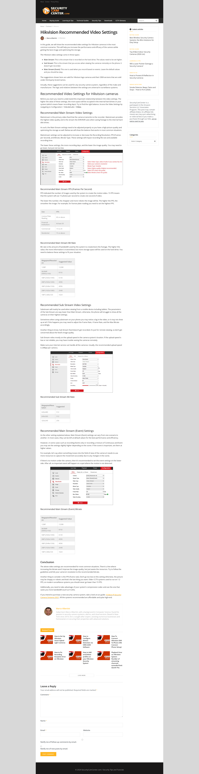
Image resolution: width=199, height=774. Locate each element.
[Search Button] (157, 20)
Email (43, 730)
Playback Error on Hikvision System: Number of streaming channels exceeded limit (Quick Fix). (116, 660)
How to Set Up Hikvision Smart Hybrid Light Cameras (59, 639)
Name (43, 721)
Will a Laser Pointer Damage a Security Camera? (141, 65)
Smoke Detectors (136, 84)
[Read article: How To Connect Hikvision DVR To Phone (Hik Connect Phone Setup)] (103, 639)
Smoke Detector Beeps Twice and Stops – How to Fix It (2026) (143, 88)
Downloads (108, 21)
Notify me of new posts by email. (54, 749)
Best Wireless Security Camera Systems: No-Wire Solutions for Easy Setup (142, 40)
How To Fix (133, 72)
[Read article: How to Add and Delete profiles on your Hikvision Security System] (75, 655)
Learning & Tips (67, 21)
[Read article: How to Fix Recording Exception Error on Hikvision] (46, 655)
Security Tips (96, 21)
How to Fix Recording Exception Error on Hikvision (60, 655)
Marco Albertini (52, 38)
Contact (47, 2)
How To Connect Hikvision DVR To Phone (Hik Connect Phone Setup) (116, 641)
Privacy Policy (55, 2)
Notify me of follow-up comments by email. (58, 742)
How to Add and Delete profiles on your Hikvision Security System (88, 657)
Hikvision (56, 26)
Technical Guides (83, 21)
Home (44, 21)
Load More (82, 675)
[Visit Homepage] (59, 10)
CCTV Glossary (121, 21)
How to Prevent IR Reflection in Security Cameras (142, 76)
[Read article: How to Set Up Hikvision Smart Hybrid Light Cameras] (46, 639)
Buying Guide (54, 21)
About (42, 2)
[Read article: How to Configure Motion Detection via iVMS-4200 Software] (75, 639)
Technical (49, 26)
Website (86, 730)
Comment (45, 695)
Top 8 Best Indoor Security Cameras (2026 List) (140, 53)
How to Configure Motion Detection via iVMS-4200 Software (88, 641)
